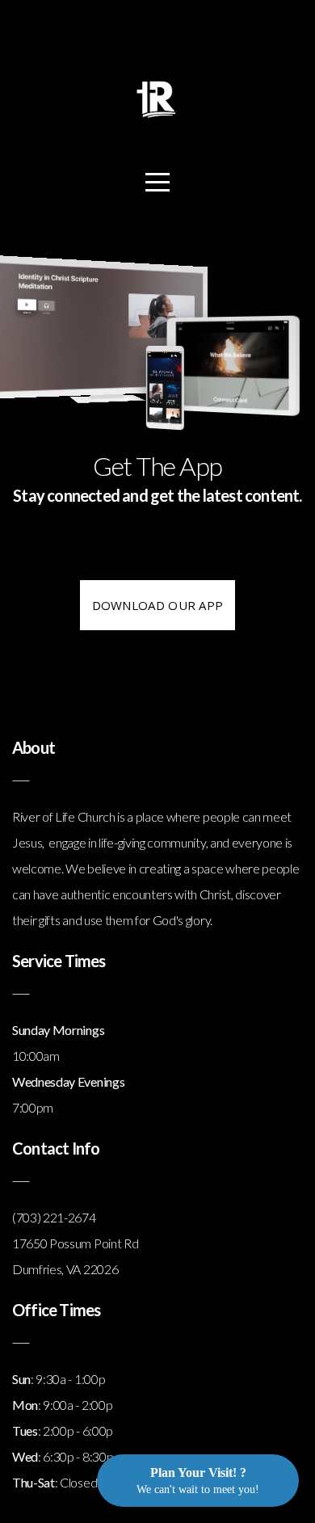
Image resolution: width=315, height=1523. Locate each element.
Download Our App (158, 605)
